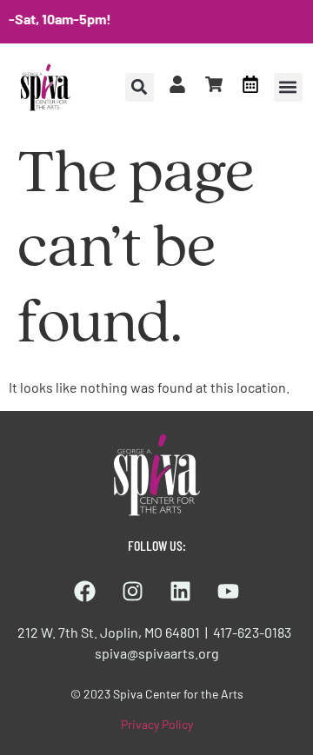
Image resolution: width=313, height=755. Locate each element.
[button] (288, 87)
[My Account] (177, 84)
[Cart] (214, 84)
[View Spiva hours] (250, 84)
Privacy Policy (157, 724)
